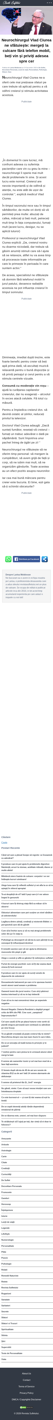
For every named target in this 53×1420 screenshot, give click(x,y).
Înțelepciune (7, 1210)
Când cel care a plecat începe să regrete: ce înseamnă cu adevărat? (26, 856)
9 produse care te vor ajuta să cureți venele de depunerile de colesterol (23, 974)
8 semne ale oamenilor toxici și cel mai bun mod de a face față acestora (26, 1062)
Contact (26, 1380)
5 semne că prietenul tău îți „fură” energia (21, 1082)
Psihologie (6, 1264)
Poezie (4, 1258)
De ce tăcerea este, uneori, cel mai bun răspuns (23, 1115)
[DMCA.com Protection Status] (26, 1408)
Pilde (3, 1252)
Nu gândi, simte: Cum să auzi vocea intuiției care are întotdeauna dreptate (26, 1090)
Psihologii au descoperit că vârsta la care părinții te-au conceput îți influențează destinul (27, 941)
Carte (4, 1156)
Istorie (4, 1216)
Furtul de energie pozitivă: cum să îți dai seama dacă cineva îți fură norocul (26, 965)
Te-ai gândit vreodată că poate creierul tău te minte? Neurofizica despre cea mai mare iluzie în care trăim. (26, 1035)
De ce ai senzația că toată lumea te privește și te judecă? (23, 1044)
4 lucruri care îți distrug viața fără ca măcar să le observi (24, 905)
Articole (5, 1144)
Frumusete (6, 1192)
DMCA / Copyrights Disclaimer (26, 1399)
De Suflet (5, 1180)
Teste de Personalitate (11, 1353)
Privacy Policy (26, 1393)
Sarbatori (5, 1305)
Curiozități (6, 1174)
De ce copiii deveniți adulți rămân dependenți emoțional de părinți (22, 1108)
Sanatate (5, 1299)
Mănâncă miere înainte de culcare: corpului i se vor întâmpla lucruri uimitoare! (25, 877)
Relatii (4, 1270)
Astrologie (6, 1150)
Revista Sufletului (9, 1287)
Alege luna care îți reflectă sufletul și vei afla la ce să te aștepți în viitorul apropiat (27, 886)
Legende (5, 1228)
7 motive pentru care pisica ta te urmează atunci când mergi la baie (26, 1053)
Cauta (4, 842)
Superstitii (6, 1347)
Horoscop (6, 1204)
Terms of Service (26, 1386)
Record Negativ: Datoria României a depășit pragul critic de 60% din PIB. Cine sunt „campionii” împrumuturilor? (25, 1012)
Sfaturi (4, 1317)
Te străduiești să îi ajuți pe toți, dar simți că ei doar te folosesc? (26, 1123)
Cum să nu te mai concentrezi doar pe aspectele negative (24, 1002)
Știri (3, 1341)
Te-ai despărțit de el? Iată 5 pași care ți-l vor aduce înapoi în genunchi (25, 896)
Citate (4, 1162)
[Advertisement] (26, 130)
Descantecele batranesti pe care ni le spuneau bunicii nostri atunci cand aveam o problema (26, 983)
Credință (5, 1168)
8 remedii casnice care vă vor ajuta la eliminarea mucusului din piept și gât (23, 950)
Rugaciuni (6, 1293)
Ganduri (5, 1198)
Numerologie (7, 1240)
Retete (4, 1281)
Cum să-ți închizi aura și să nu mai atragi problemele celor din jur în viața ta (26, 932)
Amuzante (6, 1138)
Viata (3, 1359)
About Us (26, 1373)
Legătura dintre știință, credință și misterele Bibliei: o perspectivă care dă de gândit (26, 923)
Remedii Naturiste (9, 1276)
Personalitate (7, 1246)
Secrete (5, 1311)
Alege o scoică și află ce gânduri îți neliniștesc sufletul (27, 958)
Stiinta (4, 1335)
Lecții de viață (7, 1222)
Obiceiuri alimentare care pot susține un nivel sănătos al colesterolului (26, 914)
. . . (49, 2)
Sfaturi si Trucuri (9, 1323)
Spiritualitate (7, 1329)
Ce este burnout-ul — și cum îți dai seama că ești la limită (25, 1099)
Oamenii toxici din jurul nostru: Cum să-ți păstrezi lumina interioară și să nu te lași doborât (25, 992)
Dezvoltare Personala (11, 1186)
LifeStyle (5, 1234)
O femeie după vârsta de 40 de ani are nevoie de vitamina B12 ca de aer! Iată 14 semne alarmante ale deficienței (25, 1073)
